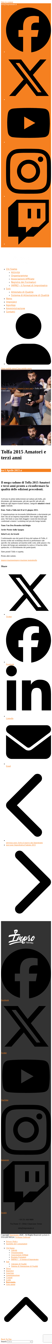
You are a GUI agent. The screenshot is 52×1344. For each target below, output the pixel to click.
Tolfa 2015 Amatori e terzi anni (20, 388)
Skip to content (7, 2)
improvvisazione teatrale (23, 560)
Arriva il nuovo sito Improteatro (24, 843)
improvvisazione (7, 560)
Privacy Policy (12, 1241)
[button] (16, 368)
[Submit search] (32, 1341)
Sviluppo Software (22, 1237)
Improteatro (14, 1235)
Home (3, 388)
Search (3, 1341)
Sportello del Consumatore (16, 1244)
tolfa (35, 560)
